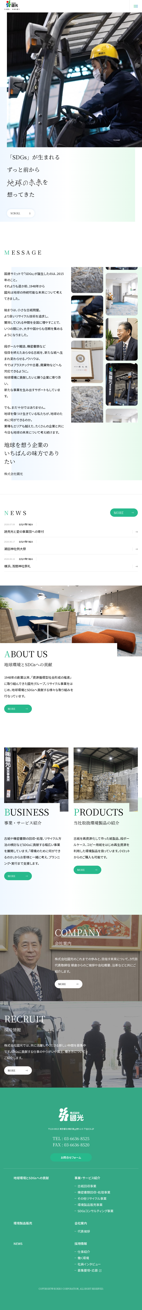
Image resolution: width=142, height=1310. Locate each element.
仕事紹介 (84, 1251)
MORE (118, 512)
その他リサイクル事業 (92, 1198)
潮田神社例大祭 (15, 548)
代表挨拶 (84, 1231)
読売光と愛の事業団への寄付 (24, 531)
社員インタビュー (89, 1264)
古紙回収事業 (87, 1186)
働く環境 (83, 1258)
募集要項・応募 (88, 1270)
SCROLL (15, 213)
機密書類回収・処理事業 (94, 1192)
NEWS (18, 1243)
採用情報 (80, 1243)
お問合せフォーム (71, 1157)
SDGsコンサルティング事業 (95, 1211)
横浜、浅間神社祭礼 (17, 566)
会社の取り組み (26, 524)
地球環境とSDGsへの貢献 (31, 1178)
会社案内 (80, 1223)
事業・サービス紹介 (87, 1178)
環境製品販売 (23, 1223)
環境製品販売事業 (90, 1204)
